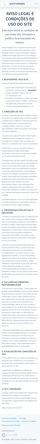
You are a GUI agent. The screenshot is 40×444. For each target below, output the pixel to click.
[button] (36, 4)
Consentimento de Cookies (11, 421)
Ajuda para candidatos (29, 421)
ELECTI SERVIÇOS (14, 425)
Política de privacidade (9, 418)
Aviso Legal (22, 418)
